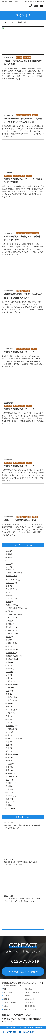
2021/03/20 (8, 115)
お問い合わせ (28, 1002)
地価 (7, 799)
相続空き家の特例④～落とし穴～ (20, 352)
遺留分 (8, 757)
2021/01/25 (8, 460)
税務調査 (9, 681)
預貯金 (8, 764)
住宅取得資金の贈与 (13, 573)
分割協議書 (28, 233)
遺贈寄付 (9, 592)
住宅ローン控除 (11, 576)
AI (6, 560)
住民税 (8, 602)
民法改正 (9, 713)
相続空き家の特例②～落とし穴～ (20, 466)
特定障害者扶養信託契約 (15, 608)
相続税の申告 (11, 697)
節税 (7, 691)
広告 (7, 751)
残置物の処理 (11, 605)
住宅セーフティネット (14, 614)
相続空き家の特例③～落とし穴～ (20, 409)
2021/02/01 (8, 233)
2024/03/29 (8, 57)
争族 (7, 770)
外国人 (8, 564)
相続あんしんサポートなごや (17, 1014)
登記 (7, 719)
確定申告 (19, 57)
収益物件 (9, 796)
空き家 (16, 175)
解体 (7, 586)
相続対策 (28, 115)
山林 (7, 675)
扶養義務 (9, 669)
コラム (29, 175)
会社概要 (6, 996)
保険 (7, 767)
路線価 (8, 662)
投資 (7, 665)
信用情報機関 (11, 653)
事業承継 (9, 554)
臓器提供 (9, 611)
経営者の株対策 (29, 999)
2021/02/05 (8, 173)
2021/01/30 (8, 291)
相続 (34, 115)
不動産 (36, 233)
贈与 (7, 792)
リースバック (11, 599)
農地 (7, 716)
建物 (7, 646)
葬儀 (7, 745)
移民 (7, 567)
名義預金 (9, 773)
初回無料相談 (11, 649)
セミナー (9, 802)
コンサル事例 (7, 992)
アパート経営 (11, 776)
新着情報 (9, 805)
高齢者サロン (11, 627)
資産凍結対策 (11, 659)
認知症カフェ (11, 633)
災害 (7, 722)
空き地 (8, 703)
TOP (4, 989)
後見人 (8, 678)
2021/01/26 (8, 403)
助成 (7, 694)
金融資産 (9, 557)
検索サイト (10, 583)
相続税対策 (10, 726)
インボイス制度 (11, 580)
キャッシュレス (11, 710)
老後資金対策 (11, 754)
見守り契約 (10, 618)
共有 (7, 748)
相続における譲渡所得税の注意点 (20, 520)
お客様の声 (6, 1009)
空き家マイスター (12, 738)
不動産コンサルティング (32, 992)
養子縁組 (9, 624)
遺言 (7, 780)
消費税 (8, 621)
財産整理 (9, 640)
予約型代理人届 (11, 630)
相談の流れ (28, 989)
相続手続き (10, 700)
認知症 (8, 688)
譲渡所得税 (27, 57)
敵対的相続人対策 (12, 656)
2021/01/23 (8, 517)
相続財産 (28, 517)
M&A (7, 551)
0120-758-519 (9, 1032)
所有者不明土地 (11, 589)
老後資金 (9, 595)
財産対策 (6, 999)
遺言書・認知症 (29, 1006)
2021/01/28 (8, 348)
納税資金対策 (11, 684)
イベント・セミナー (9, 1002)
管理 (7, 735)
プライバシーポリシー (31, 1009)
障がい (8, 637)
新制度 (8, 761)
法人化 (8, 732)
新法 (7, 707)
